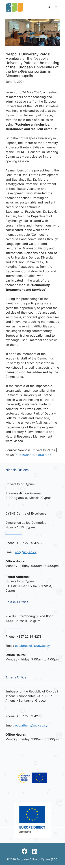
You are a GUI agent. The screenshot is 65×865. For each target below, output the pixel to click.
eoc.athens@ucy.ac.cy (31, 725)
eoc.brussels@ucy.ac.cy (32, 645)
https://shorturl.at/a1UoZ (33, 455)
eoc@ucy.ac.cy (25, 552)
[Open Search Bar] (49, 7)
